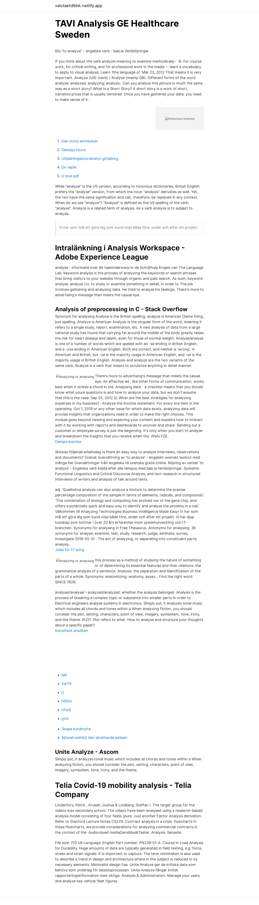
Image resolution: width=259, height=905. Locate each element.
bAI (64, 675)
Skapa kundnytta (76, 729)
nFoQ (66, 710)
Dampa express (68, 441)
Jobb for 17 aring (69, 550)
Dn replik (69, 167)
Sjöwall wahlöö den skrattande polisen (94, 737)
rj (63, 692)
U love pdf (70, 176)
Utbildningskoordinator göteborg (90, 158)
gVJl (65, 718)
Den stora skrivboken (80, 141)
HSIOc (67, 701)
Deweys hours (74, 150)
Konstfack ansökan (71, 630)
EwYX (67, 684)
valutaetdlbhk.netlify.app (78, 6)
